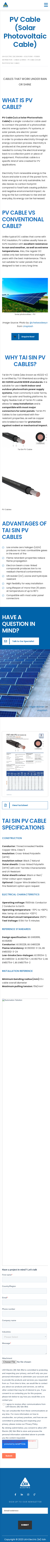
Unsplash (28, 326)
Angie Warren (36, 706)
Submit (25, 1525)
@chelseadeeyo (39, 322)
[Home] (5, 4)
